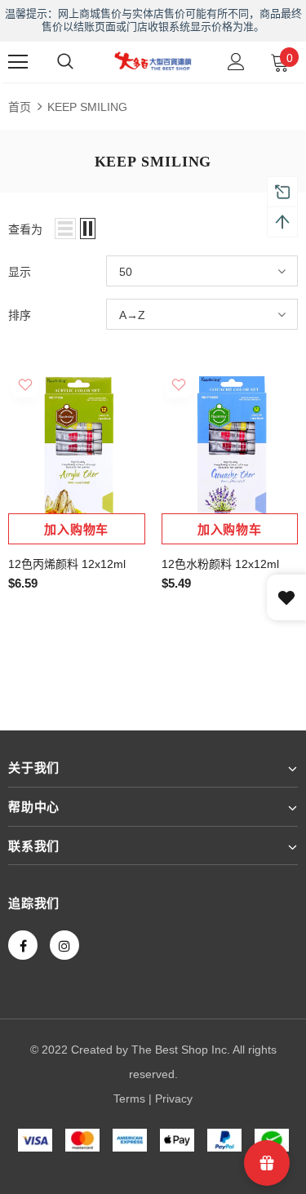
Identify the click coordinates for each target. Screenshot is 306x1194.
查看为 (25, 229)
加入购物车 (76, 529)
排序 (19, 315)
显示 (19, 271)
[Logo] (153, 60)
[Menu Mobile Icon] (18, 62)
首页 (19, 106)
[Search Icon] (65, 62)
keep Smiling (87, 106)
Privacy (174, 1098)
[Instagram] (64, 945)
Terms (129, 1098)
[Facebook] (23, 945)
